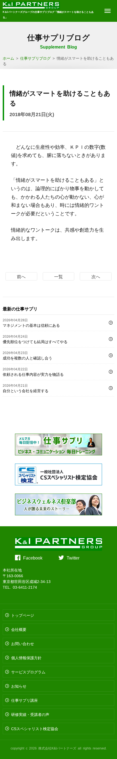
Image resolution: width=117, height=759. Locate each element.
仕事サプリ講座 (24, 700)
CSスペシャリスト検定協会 (34, 728)
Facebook (32, 557)
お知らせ (18, 686)
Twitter (73, 557)
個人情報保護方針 (26, 658)
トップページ (22, 615)
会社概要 (18, 629)
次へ (95, 276)
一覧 (58, 276)
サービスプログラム (28, 672)
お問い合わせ (22, 643)
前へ (21, 276)
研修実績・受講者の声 (30, 714)
